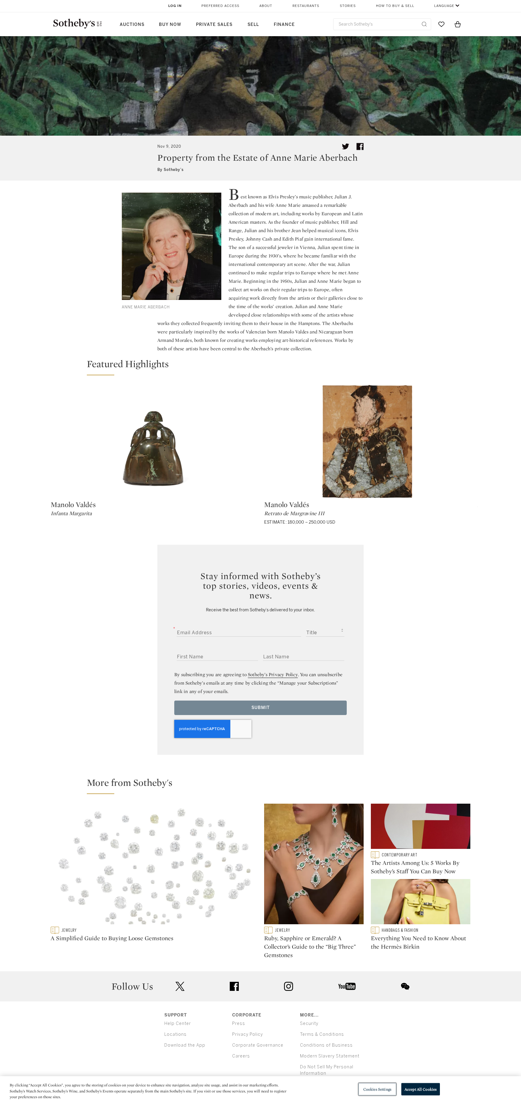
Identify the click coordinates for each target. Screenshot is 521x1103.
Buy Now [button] (170, 24)
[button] (264, 366)
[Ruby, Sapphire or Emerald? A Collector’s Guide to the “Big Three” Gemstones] (314, 865)
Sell (253, 24)
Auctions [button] (132, 24)
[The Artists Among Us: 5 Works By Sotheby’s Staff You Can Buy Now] (420, 827)
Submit (260, 707)
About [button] (265, 6)
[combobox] (382, 24)
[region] (260, 1089)
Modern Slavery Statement (329, 1056)
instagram (288, 986)
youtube (347, 986)
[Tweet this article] (345, 146)
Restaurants (305, 6)
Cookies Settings (377, 1089)
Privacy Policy (247, 1034)
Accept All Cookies (421, 1089)
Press (238, 1023)
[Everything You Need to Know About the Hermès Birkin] (420, 903)
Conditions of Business (326, 1045)
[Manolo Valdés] (154, 441)
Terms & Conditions (322, 1034)
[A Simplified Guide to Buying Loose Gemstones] (154, 865)
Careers (241, 1056)
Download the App (184, 1045)
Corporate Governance (257, 1045)
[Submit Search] (424, 24)
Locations (175, 1034)
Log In (175, 6)
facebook (234, 986)
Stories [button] (348, 6)
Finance (284, 24)
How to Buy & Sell (395, 6)
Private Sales (214, 24)
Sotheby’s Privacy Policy (273, 674)
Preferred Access (220, 6)
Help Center (177, 1023)
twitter (180, 986)
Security (309, 1023)
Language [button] (444, 6)
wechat (405, 986)
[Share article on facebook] (360, 146)
